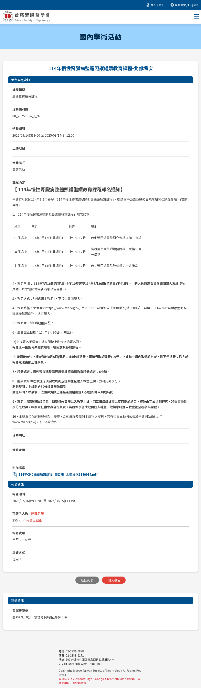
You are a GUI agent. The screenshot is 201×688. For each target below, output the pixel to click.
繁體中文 (180, 5)
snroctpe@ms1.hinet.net (80, 664)
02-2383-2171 (71, 655)
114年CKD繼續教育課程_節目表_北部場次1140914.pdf (58, 474)
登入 (153, 5)
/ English (192, 5)
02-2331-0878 (71, 651)
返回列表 (87, 580)
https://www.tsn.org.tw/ (63, 307)
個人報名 (114, 580)
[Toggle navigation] (196, 16)
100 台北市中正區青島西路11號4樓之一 (86, 659)
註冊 (161, 5)
